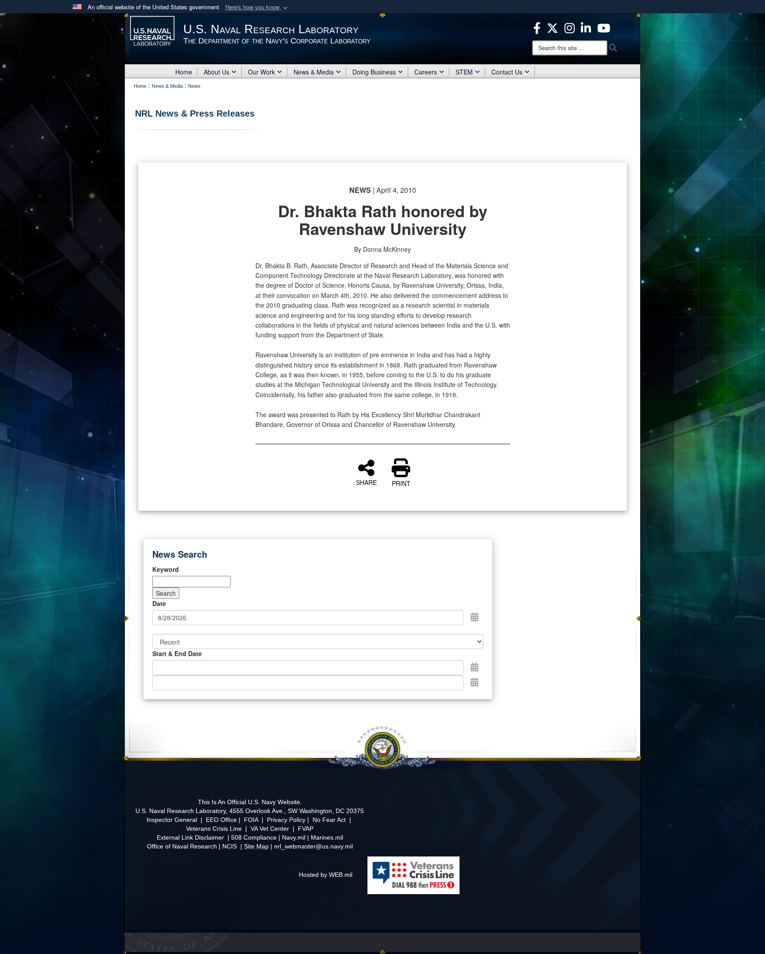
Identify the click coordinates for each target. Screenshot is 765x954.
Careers (425, 71)
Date (159, 603)
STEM (464, 71)
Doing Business (374, 71)
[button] (257, 7)
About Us (216, 71)
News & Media (314, 71)
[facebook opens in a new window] (537, 27)
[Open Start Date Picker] (474, 666)
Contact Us (506, 71)
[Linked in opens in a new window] (586, 27)
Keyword (165, 569)
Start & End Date (177, 653)
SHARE (366, 482)
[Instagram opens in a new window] (569, 27)
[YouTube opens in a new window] (603, 27)
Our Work (261, 71)
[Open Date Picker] (474, 616)
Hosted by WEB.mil (325, 874)
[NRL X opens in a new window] (552, 27)
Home (183, 71)
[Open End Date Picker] (474, 682)
